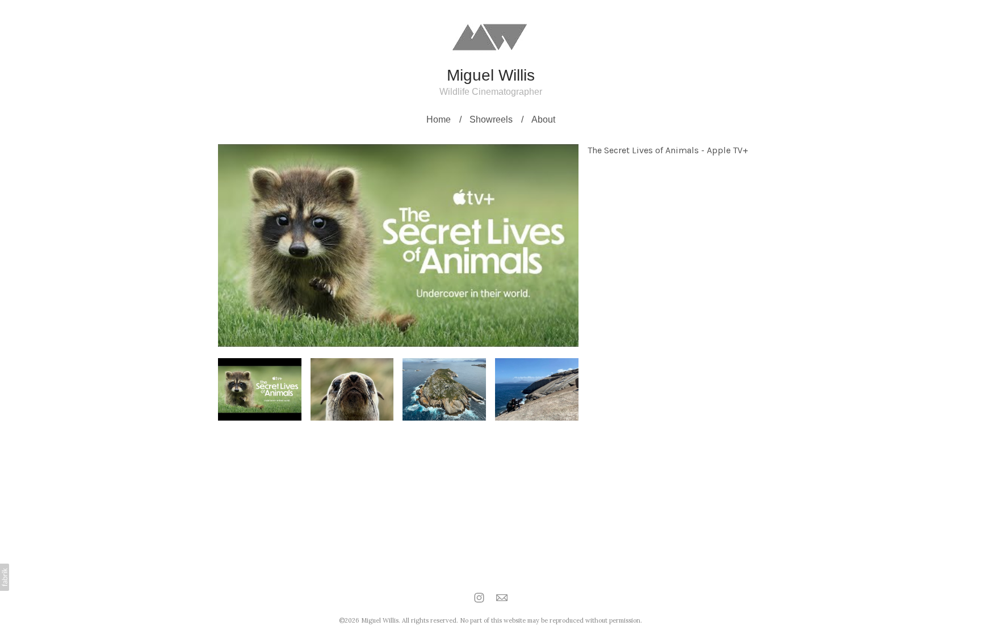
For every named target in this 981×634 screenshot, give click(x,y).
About (543, 119)
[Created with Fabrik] (4, 577)
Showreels (491, 119)
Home (438, 119)
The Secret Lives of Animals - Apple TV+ (668, 150)
